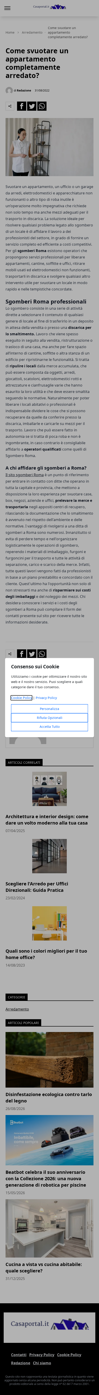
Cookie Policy (21, 698)
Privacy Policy (46, 698)
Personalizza (49, 709)
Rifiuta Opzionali (49, 717)
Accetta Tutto (50, 726)
